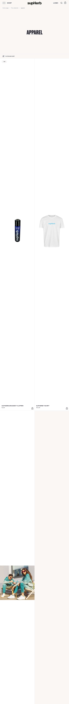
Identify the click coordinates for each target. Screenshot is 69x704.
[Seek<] (61, 3)
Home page (6, 8)
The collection (14, 8)
